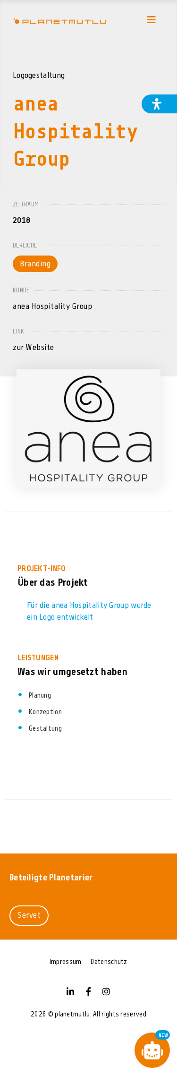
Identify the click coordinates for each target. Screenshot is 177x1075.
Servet (29, 915)
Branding (35, 264)
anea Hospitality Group (52, 306)
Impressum (66, 962)
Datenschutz (109, 962)
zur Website (33, 347)
